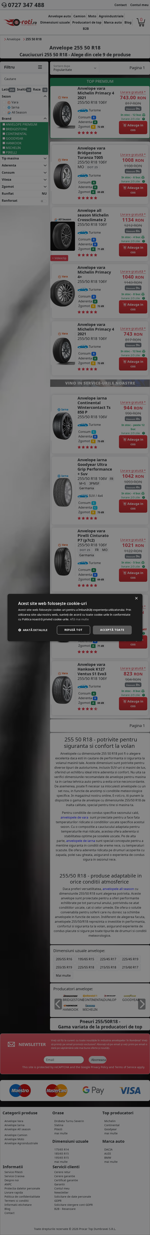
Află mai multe (79, 619)
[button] (32, 630)
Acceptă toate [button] (112, 630)
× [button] (136, 598)
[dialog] (74, 617)
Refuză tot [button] (73, 630)
